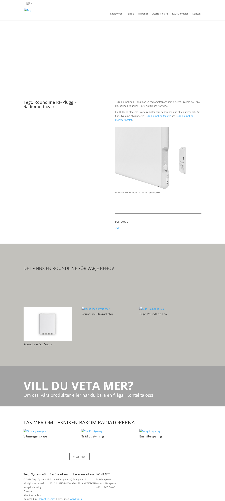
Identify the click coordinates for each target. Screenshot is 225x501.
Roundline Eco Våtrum (39, 344)
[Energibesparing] (163, 431)
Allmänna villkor (32, 495)
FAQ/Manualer (180, 14)
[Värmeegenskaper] (48, 431)
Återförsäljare (160, 14)
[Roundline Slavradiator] (106, 309)
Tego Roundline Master (158, 115)
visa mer (79, 456)
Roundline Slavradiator (97, 314)
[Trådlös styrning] (106, 431)
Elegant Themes (46, 499)
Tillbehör (143, 14)
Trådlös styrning (93, 436)
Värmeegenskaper (36, 436)
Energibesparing (150, 436)
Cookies (28, 491)
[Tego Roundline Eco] (163, 309)
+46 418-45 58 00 (105, 487)
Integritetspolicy (32, 487)
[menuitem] (29, 3)
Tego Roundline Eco (153, 314)
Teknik (130, 14)
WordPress (76, 499)
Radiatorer (116, 14)
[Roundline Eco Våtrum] (48, 324)
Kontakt (196, 14)
